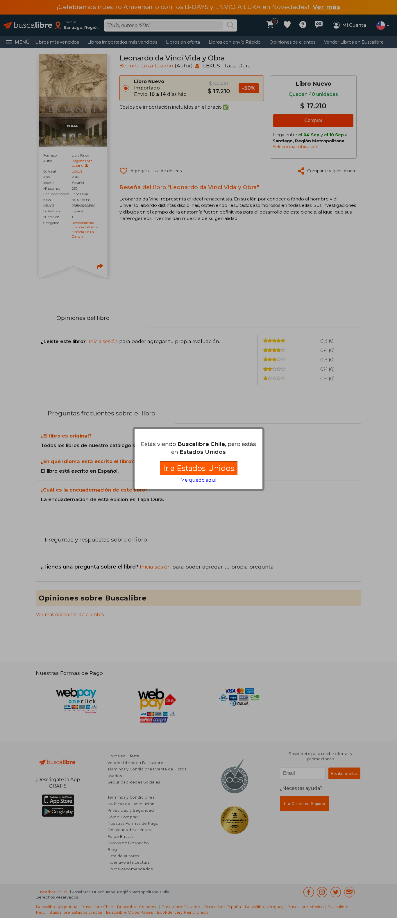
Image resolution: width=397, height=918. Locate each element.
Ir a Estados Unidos (198, 468)
